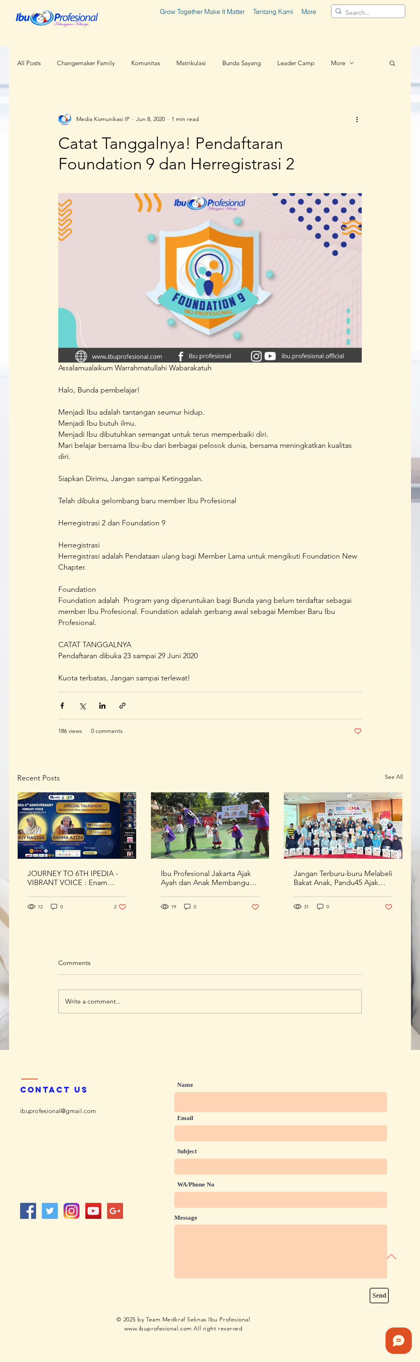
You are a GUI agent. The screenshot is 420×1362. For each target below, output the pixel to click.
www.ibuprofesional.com (158, 1328)
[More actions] (357, 119)
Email (185, 1118)
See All (394, 776)
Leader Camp (296, 63)
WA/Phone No (196, 1185)
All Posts (29, 63)
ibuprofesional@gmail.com (58, 1111)
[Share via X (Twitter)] (82, 706)
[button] (392, 62)
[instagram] (72, 1211)
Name (185, 1085)
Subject (187, 1151)
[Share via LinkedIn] (102, 706)
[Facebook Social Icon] (28, 1211)
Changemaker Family (86, 63)
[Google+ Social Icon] (115, 1211)
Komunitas (145, 63)
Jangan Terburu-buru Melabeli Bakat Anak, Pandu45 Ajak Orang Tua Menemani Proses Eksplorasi (343, 878)
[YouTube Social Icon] (93, 1211)
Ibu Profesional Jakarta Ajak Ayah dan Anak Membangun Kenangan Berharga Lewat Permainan (207, 878)
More (338, 63)
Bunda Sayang (241, 63)
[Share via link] (122, 706)
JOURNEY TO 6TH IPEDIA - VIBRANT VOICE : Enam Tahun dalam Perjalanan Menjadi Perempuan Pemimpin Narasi (72, 878)
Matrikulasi (191, 63)
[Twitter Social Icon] (50, 1211)
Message (185, 1218)
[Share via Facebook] (62, 706)
